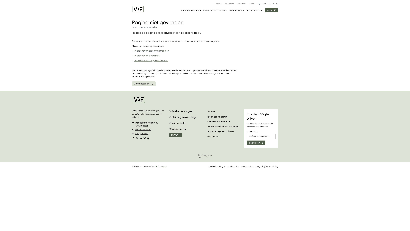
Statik (164, 166)
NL (270, 4)
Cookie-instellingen (217, 166)
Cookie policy (233, 166)
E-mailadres (252, 131)
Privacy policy (247, 166)
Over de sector (236, 10)
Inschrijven (254, 142)
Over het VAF (241, 4)
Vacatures (212, 136)
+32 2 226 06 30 (143, 129)
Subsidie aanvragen (191, 10)
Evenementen (229, 4)
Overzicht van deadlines (146, 55)
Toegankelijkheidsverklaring (267, 166)
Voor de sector (254, 10)
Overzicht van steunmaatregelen (151, 50)
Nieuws (218, 4)
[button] (262, 3)
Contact (251, 4)
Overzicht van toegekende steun (151, 60)
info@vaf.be (141, 133)
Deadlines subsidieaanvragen (223, 126)
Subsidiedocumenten (218, 121)
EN (273, 4)
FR (277, 4)
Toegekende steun (217, 116)
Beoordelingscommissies (220, 131)
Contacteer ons (142, 83)
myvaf (270, 10)
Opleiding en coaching (214, 10)
